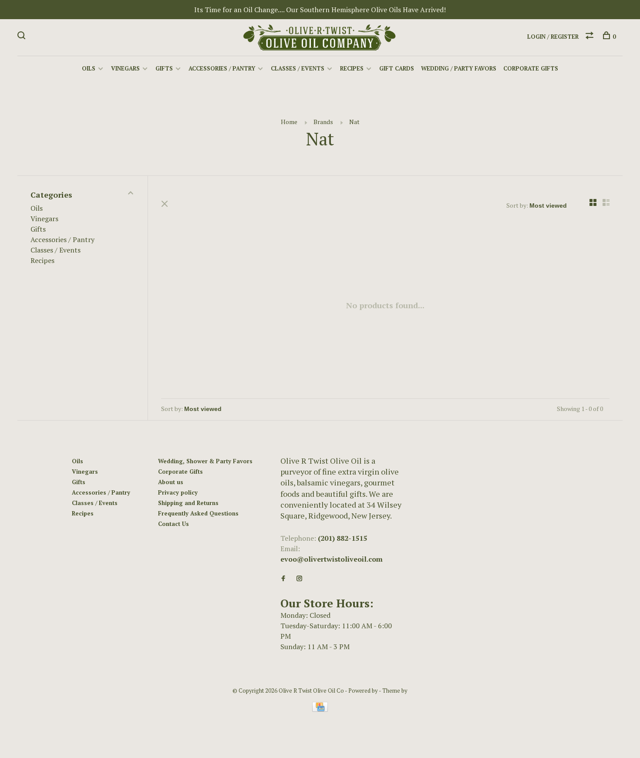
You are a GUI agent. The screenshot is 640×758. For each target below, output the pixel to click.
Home (289, 122)
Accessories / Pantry (222, 68)
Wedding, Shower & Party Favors (205, 461)
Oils (88, 68)
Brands (323, 122)
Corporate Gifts (530, 68)
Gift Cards (396, 68)
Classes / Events (297, 68)
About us (170, 482)
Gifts (164, 68)
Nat (354, 122)
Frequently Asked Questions (198, 513)
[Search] (22, 36)
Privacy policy (178, 492)
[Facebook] (283, 579)
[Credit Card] (320, 709)
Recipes (352, 68)
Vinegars (125, 68)
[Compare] (591, 36)
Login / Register (553, 36)
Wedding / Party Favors (458, 68)
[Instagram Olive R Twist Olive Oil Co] (299, 579)
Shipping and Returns (188, 503)
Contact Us (173, 524)
